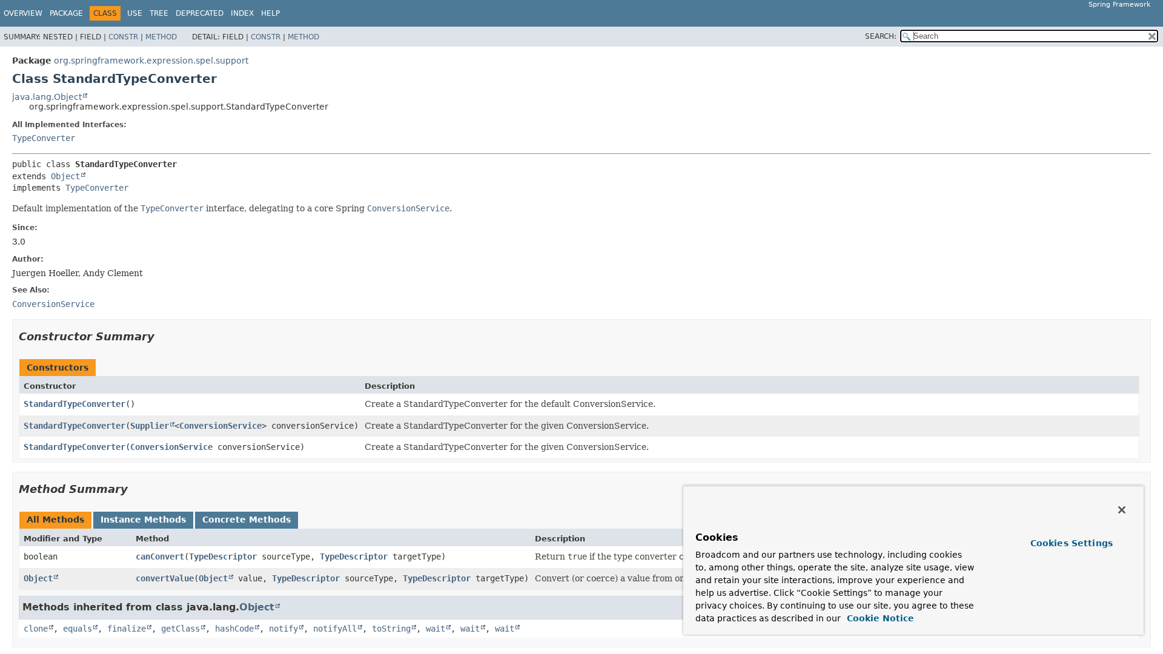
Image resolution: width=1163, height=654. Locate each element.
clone (36, 628)
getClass (180, 628)
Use (134, 13)
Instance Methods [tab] (143, 519)
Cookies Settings (1071, 543)
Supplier (149, 426)
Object (65, 176)
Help (270, 13)
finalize (126, 628)
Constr (123, 37)
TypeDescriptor (223, 556)
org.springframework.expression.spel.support (151, 60)
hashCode (234, 628)
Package (66, 13)
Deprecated (200, 13)
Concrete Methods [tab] (246, 519)
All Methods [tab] (55, 519)
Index (242, 13)
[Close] (1121, 510)
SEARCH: (880, 36)
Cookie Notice (879, 618)
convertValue (165, 578)
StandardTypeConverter (74, 404)
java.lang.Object (47, 97)
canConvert (160, 556)
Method (161, 37)
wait (435, 628)
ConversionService (220, 426)
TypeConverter (43, 138)
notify (283, 628)
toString (391, 628)
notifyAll (335, 628)
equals (77, 628)
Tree (159, 13)
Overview (23, 13)
